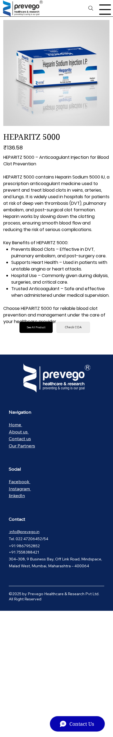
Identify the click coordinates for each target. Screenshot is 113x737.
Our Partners (22, 445)
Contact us (20, 438)
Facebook (19, 481)
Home (15, 424)
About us (19, 431)
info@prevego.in (24, 531)
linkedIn (17, 495)
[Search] (91, 8)
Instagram (20, 488)
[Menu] (105, 9)
